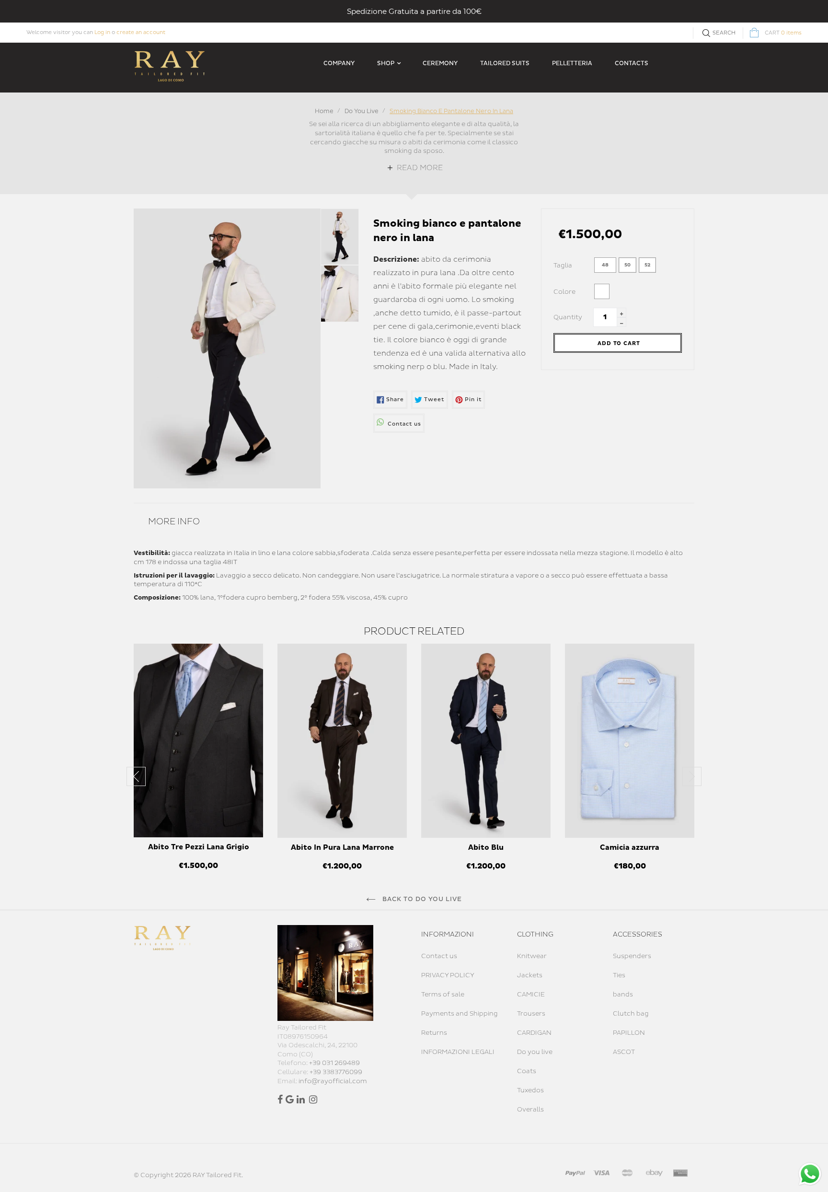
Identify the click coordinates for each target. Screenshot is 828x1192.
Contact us (439, 956)
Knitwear (532, 956)
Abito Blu (486, 847)
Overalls (530, 1109)
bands (623, 994)
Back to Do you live (421, 899)
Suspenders (632, 956)
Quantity (567, 317)
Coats (526, 1071)
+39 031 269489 (334, 1063)
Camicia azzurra (629, 847)
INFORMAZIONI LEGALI (457, 1052)
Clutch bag (631, 1014)
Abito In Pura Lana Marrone (342, 847)
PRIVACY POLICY (447, 975)
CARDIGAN (534, 1033)
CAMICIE (531, 994)
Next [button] (692, 776)
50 (627, 265)
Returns (434, 1033)
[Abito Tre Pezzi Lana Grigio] (198, 740)
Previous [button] (136, 776)
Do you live (534, 1052)
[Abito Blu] (486, 741)
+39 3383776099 (336, 1072)
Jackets (529, 975)
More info (174, 521)
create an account (140, 32)
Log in (102, 32)
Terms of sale (442, 994)
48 (605, 265)
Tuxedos (530, 1090)
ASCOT (624, 1052)
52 (647, 265)
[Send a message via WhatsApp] (810, 1174)
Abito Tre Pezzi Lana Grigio (198, 847)
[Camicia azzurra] (629, 741)
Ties (619, 975)
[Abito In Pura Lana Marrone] (342, 741)
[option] (198, 762)
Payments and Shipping (459, 1014)
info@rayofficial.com (333, 1081)
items (783, 33)
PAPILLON (629, 1033)
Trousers (531, 1014)
